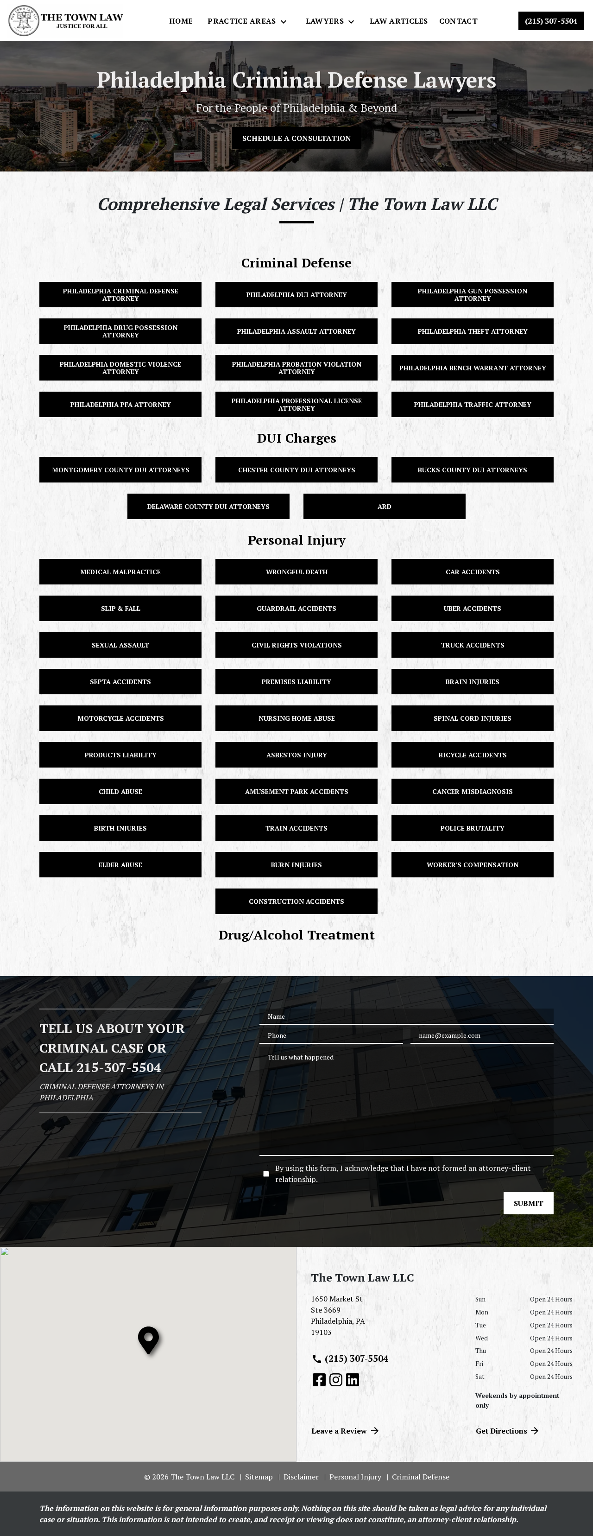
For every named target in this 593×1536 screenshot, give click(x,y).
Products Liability (121, 754)
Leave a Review (339, 1431)
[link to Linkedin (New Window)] (352, 1379)
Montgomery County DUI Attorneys (120, 469)
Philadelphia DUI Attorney (296, 294)
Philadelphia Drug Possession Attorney (120, 331)
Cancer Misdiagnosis (472, 791)
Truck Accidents (473, 645)
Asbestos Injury (296, 754)
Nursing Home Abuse (297, 718)
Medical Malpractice (120, 571)
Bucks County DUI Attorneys (472, 469)
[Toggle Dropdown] (286, 21)
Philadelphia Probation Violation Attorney (296, 367)
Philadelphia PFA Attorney (120, 404)
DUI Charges (296, 437)
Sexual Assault (120, 645)
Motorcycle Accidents (120, 718)
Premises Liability (296, 681)
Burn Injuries (296, 864)
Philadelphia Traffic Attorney (472, 404)
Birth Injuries (120, 828)
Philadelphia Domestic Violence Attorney (120, 367)
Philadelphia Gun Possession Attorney (472, 294)
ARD (384, 506)
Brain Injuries (472, 681)
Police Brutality (473, 828)
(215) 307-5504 (356, 1358)
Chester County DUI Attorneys (296, 469)
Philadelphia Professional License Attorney (297, 404)
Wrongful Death (297, 571)
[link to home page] (65, 21)
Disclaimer (301, 1477)
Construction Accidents (296, 901)
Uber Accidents (472, 608)
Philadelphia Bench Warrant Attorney (472, 367)
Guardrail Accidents (296, 608)
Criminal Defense (296, 262)
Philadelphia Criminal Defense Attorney (120, 294)
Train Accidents (296, 828)
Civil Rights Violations (297, 645)
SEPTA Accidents (120, 681)
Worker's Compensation (472, 864)
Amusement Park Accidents (296, 791)
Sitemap (259, 1477)
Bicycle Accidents (473, 754)
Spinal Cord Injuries (472, 718)
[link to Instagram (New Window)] (335, 1379)
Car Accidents (473, 571)
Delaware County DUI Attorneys (208, 506)
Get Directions (501, 1431)
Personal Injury (297, 539)
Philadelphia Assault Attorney (296, 331)
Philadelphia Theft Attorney (473, 331)
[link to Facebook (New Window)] (319, 1379)
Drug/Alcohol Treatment (297, 934)
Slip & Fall (120, 608)
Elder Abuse (120, 864)
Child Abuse (120, 791)
